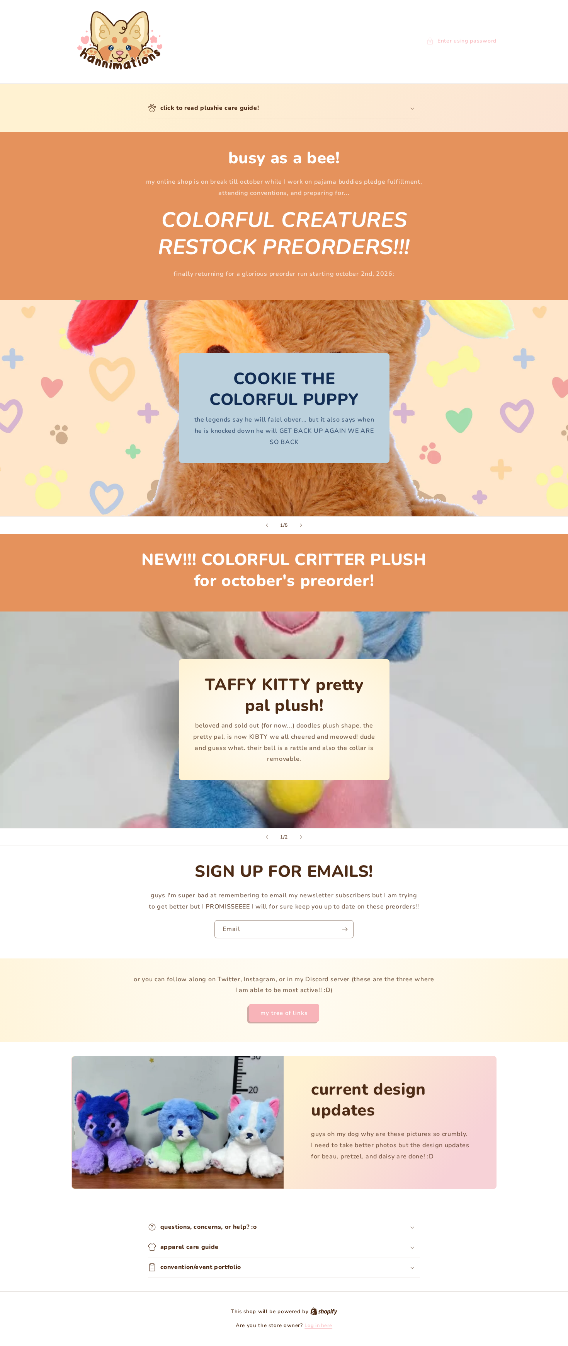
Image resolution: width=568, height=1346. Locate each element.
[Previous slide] (266, 525)
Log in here (318, 1325)
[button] (462, 41)
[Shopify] (323, 1311)
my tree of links (284, 1013)
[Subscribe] (344, 929)
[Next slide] (301, 525)
